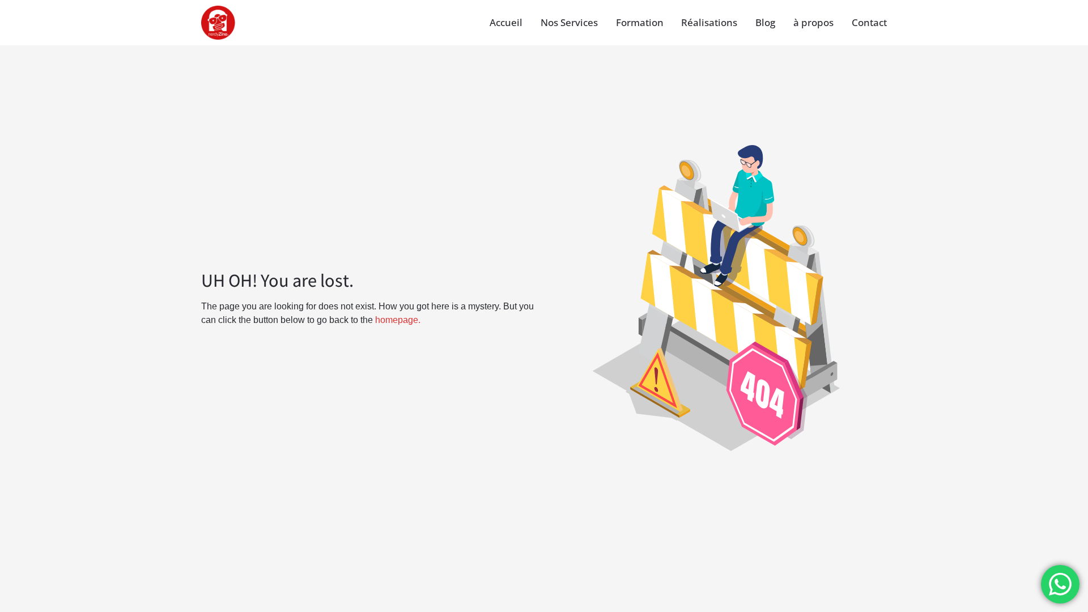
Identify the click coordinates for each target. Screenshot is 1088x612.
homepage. (397, 320)
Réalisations (709, 22)
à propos (813, 22)
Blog (765, 22)
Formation (640, 22)
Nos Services (569, 22)
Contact (869, 22)
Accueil (506, 22)
